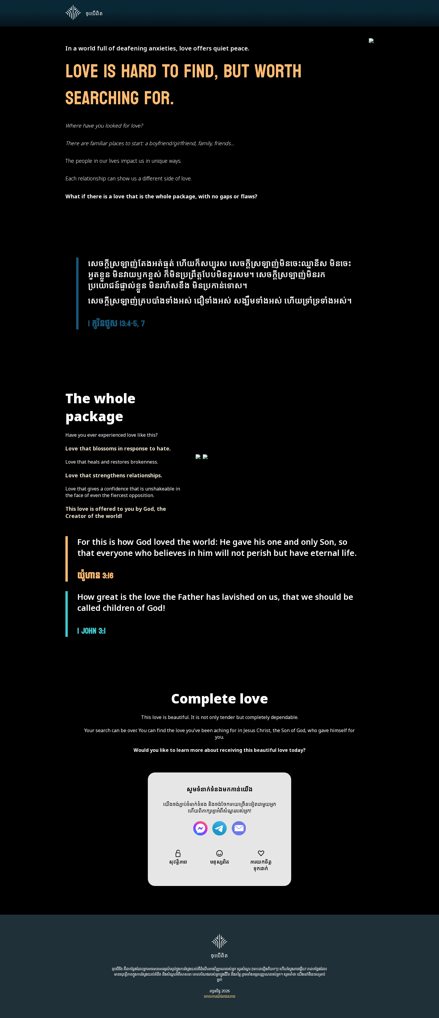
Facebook (200, 828)
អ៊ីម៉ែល (238, 828)
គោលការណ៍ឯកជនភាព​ (219, 996)
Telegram (219, 828)
